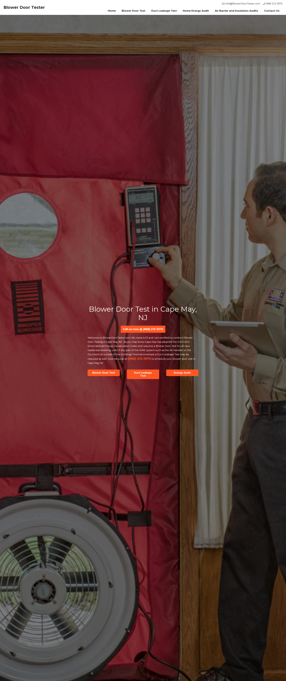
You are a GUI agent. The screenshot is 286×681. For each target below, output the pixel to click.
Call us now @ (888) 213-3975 (143, 329)
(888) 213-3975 (139, 358)
